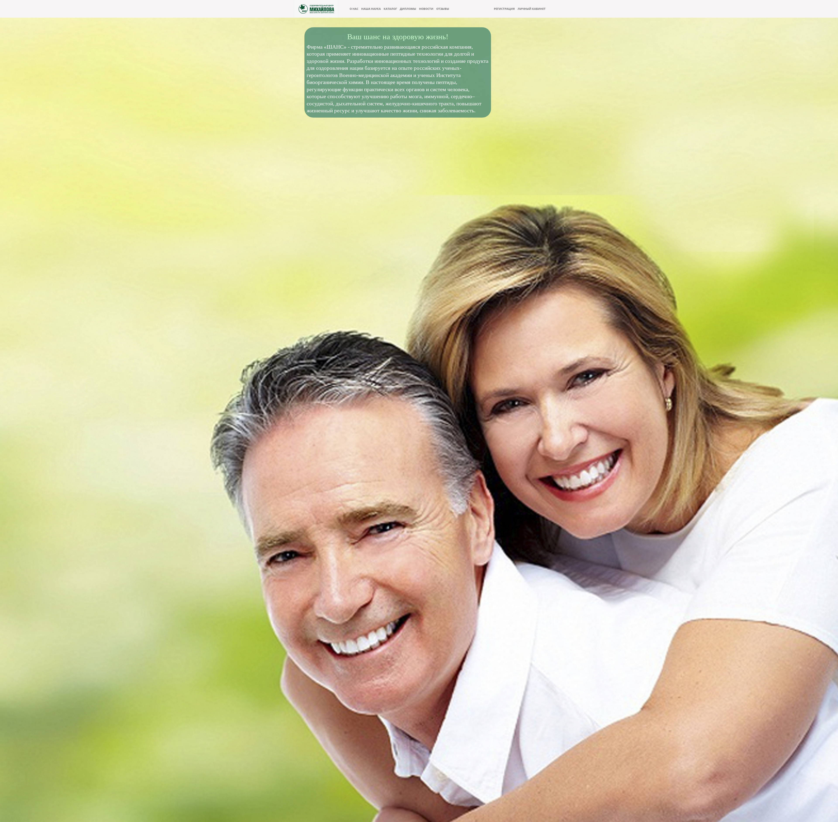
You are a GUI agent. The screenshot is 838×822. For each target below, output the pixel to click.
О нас (354, 9)
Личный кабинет (532, 9)
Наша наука (371, 9)
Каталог (390, 9)
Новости (426, 9)
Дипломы (408, 9)
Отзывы (442, 9)
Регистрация (504, 9)
